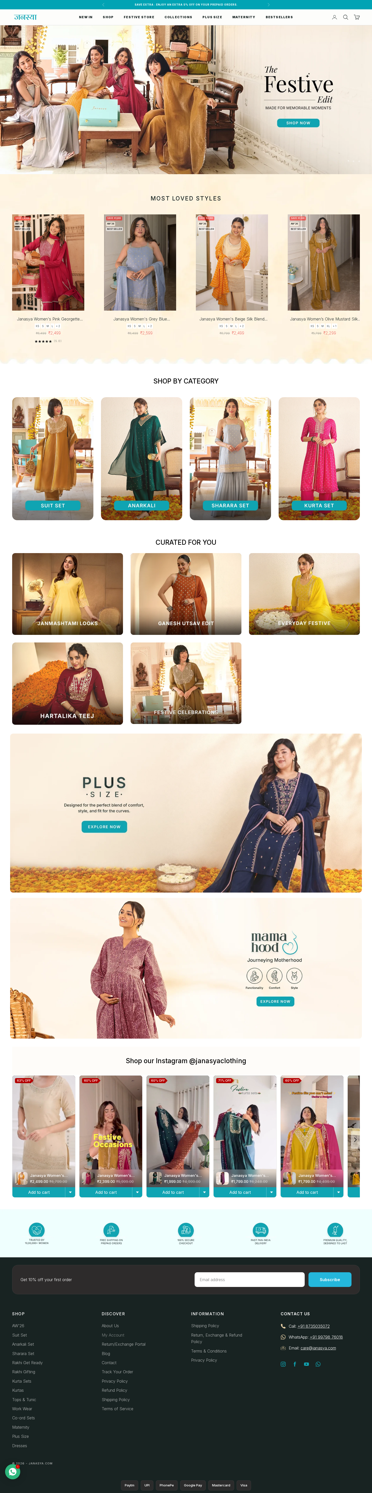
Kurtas (18, 1390)
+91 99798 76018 (326, 1337)
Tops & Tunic (24, 1399)
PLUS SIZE (212, 17)
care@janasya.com (318, 1347)
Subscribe (330, 1279)
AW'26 (18, 1325)
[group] (186, 99)
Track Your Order (117, 1371)
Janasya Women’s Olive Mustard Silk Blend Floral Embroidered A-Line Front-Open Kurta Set (324, 319)
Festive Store (139, 17)
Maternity (20, 1427)
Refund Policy (114, 1390)
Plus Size (20, 1436)
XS (37, 326)
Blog (106, 1353)
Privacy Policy (115, 1381)
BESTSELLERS (279, 17)
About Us (110, 1325)
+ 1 (334, 326)
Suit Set (19, 1335)
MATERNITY (244, 17)
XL (328, 326)
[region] (186, 99)
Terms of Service (117, 1408)
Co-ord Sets (23, 1417)
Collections (178, 17)
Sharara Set (23, 1353)
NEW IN (86, 17)
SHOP (108, 17)
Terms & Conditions (209, 1351)
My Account (113, 1335)
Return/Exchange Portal (124, 1344)
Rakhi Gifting (23, 1371)
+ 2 (58, 326)
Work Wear (22, 1408)
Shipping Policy (116, 1399)
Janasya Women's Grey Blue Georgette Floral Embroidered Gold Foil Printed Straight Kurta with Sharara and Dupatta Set (140, 319)
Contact (109, 1362)
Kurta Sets (21, 1381)
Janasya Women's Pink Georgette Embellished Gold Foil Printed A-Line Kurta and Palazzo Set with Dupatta (48, 319)
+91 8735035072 (314, 1326)
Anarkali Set (23, 1344)
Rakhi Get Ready (27, 1362)
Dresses (19, 1445)
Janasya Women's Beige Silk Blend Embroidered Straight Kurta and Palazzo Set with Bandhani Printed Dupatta (231, 319)
